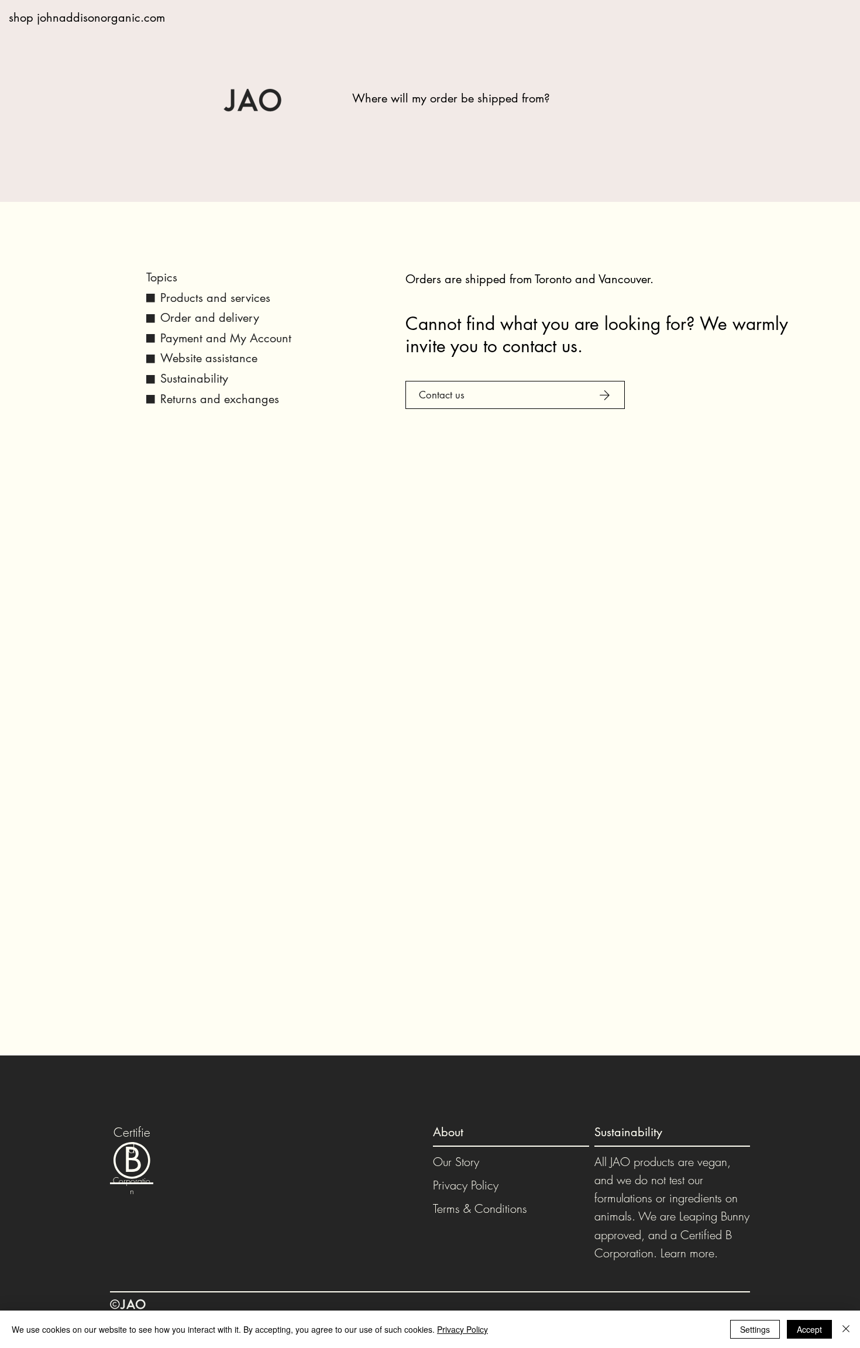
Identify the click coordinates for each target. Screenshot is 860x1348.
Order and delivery (209, 317)
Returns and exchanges (219, 399)
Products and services (215, 297)
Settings (755, 1329)
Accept (809, 1329)
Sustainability (194, 378)
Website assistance (208, 358)
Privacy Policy (465, 1185)
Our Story (456, 1162)
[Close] (846, 1329)
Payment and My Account (225, 338)
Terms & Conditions (480, 1208)
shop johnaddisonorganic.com (87, 17)
